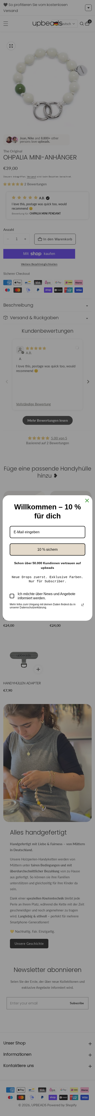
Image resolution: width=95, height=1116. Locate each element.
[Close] (87, 500)
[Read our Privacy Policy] (82, 604)
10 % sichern (47, 549)
